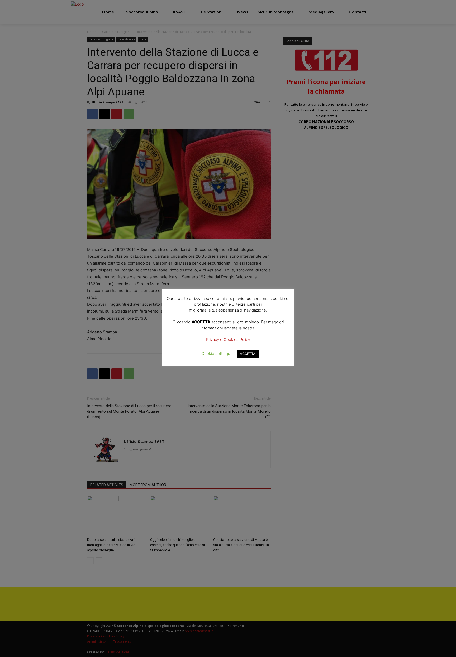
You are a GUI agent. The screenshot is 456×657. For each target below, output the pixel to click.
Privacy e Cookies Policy (228, 339)
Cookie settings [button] (215, 353)
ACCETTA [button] (247, 354)
